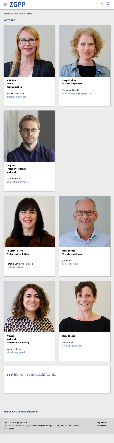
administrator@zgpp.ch (18, 182)
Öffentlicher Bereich (12, 13)
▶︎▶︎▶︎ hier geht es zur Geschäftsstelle (31, 375)
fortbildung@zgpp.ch (16, 267)
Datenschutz (102, 425)
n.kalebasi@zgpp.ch (16, 352)
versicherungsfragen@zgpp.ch (76, 93)
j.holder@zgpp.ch (70, 264)
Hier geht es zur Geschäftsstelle (21, 412)
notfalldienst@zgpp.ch (73, 346)
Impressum (102, 422)
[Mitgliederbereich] (108, 4)
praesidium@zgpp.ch (16, 97)
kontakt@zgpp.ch (18, 422)
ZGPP (18, 5)
